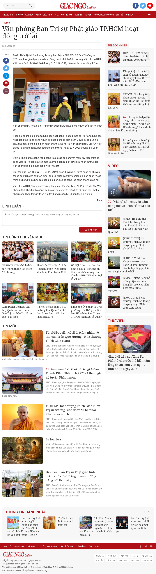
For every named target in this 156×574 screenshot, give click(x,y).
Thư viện (116, 321)
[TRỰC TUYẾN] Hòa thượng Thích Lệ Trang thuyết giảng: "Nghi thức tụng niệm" (136, 302)
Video (38, 15)
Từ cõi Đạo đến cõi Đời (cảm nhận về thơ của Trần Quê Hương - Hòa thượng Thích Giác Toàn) (73, 336)
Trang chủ (8, 15)
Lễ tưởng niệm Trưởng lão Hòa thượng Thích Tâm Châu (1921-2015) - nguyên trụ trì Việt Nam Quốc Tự (129, 146)
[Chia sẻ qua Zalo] (6, 76)
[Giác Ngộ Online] (47, 554)
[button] (145, 525)
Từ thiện (129, 15)
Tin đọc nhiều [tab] (117, 45)
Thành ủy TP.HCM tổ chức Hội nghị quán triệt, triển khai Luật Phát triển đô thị (52, 269)
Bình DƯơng (147, 560)
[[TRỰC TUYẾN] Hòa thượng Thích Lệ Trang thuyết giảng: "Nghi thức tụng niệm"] (114, 302)
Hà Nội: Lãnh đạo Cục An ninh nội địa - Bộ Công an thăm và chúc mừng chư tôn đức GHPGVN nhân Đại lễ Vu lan (86, 272)
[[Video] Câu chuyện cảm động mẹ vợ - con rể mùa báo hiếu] (129, 184)
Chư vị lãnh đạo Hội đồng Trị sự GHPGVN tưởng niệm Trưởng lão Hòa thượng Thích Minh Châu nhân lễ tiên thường (129, 123)
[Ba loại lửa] (22, 450)
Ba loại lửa (53, 439)
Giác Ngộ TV (32, 546)
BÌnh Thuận (123, 560)
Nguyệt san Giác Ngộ (104, 15)
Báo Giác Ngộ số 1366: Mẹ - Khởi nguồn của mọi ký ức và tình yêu (132, 524)
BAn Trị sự (100, 556)
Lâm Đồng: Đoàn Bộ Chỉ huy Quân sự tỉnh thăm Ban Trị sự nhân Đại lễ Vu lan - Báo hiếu (17, 311)
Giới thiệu (135, 560)
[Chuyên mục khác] (149, 14)
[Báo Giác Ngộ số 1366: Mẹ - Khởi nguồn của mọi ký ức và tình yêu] (122, 522)
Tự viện (88, 15)
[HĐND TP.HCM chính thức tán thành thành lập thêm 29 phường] (18, 251)
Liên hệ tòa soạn (67, 546)
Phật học (59, 15)
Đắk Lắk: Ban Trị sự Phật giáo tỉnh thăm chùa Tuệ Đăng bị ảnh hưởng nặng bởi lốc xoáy (71, 476)
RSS (97, 546)
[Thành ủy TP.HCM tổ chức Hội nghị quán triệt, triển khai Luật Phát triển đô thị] (52, 251)
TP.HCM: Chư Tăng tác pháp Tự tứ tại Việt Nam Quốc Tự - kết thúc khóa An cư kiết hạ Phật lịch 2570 (129, 101)
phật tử (135, 556)
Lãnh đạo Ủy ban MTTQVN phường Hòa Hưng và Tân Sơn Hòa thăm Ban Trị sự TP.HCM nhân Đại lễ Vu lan (86, 311)
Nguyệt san (19, 546)
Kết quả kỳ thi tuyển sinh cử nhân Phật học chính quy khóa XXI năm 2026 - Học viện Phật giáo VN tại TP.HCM (128, 78)
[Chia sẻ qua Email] (6, 83)
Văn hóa (29, 15)
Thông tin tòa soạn (49, 546)
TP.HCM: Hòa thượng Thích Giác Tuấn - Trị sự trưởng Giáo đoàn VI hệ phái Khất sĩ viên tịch (74, 410)
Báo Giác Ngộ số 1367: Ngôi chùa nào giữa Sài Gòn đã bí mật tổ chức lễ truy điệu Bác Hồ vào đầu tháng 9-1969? (23, 526)
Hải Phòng (111, 560)
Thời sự (19, 15)
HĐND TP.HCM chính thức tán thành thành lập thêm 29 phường (17, 269)
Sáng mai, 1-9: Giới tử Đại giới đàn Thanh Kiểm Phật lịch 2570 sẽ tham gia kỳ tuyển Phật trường (74, 373)
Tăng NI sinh (147, 556)
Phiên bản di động (84, 546)
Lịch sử (119, 15)
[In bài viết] (6, 91)
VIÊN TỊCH (125, 556)
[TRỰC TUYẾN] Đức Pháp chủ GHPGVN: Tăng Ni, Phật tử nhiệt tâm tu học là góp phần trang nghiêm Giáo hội (128, 264)
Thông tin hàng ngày (25, 512)
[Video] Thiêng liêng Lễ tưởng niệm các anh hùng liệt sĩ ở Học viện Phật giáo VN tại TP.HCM (129, 284)
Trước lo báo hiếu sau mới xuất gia (65, 521)
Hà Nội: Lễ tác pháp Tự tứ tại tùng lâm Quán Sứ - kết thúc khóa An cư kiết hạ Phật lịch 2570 (52, 311)
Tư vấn (69, 15)
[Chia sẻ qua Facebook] (6, 61)
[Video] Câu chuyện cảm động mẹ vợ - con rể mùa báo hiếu (129, 206)
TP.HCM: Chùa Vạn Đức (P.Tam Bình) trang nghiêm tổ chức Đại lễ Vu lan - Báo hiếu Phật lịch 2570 (96, 526)
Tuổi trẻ (78, 15)
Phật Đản (99, 560)
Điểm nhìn (47, 15)
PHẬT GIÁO (112, 556)
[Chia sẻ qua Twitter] (6, 68)
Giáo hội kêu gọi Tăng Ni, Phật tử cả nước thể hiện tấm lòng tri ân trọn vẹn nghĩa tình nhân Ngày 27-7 (129, 362)
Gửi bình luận (91, 230)
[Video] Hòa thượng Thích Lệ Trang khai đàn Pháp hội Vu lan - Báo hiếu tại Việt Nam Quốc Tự (128, 225)
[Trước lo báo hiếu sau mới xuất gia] (49, 522)
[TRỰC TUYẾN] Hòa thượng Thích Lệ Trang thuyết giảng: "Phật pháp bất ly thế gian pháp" (129, 245)
